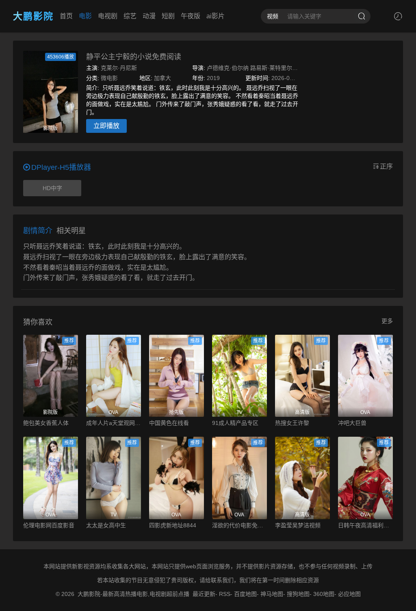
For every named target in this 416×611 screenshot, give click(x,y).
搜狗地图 (298, 594)
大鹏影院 (33, 16)
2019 (213, 78)
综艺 (130, 16)
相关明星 (71, 231)
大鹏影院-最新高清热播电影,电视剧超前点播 (133, 594)
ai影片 (215, 16)
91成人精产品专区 (235, 423)
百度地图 (245, 594)
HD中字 (52, 188)
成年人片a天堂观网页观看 (113, 423)
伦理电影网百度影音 (48, 525)
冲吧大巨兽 (352, 423)
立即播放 (106, 125)
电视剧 (107, 16)
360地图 (323, 594)
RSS (224, 594)
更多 (387, 321)
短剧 (168, 16)
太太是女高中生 (106, 525)
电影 (85, 16)
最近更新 (204, 594)
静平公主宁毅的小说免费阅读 (133, 57)
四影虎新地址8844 (172, 525)
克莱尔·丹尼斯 (119, 68)
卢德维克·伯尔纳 (228, 68)
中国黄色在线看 (169, 423)
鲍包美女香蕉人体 (46, 423)
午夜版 (190, 16)
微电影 (109, 78)
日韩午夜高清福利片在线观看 (365, 525)
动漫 (149, 16)
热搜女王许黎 (292, 423)
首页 (66, 16)
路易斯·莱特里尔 (271, 68)
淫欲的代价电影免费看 (239, 525)
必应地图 (349, 594)
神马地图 (271, 594)
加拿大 (162, 78)
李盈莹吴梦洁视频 (298, 525)
